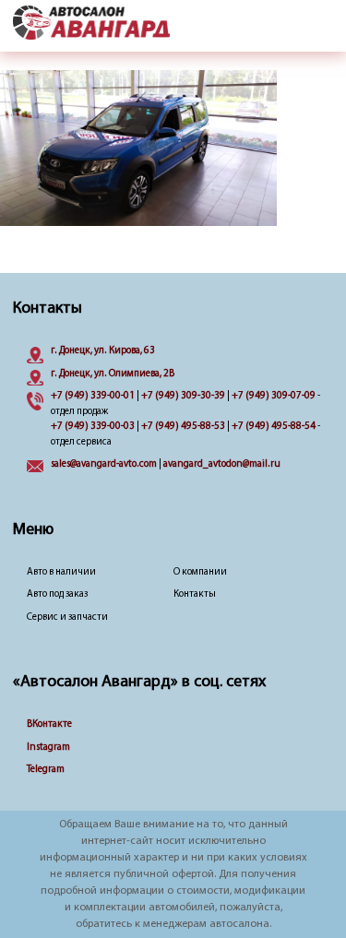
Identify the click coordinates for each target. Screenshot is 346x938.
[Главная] (91, 24)
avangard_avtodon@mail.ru (221, 464)
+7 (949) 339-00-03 (93, 427)
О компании (200, 572)
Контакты (194, 594)
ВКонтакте (49, 724)
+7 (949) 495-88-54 (274, 427)
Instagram (48, 747)
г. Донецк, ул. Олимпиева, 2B (112, 374)
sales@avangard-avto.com (104, 464)
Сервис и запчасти (67, 617)
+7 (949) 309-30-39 (183, 396)
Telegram (46, 770)
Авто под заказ (57, 594)
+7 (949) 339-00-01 (93, 396)
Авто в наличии (61, 572)
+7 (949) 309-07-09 (274, 396)
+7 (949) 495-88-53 (183, 427)
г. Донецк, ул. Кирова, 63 (103, 351)
